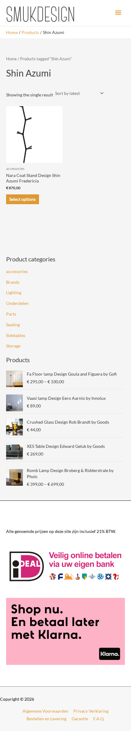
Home (11, 59)
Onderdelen (17, 303)
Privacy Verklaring (90, 711)
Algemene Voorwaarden (45, 711)
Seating (13, 324)
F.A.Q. (98, 718)
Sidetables (15, 335)
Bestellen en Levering (46, 718)
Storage (13, 345)
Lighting (13, 292)
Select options (22, 199)
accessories (17, 271)
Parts (11, 314)
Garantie (80, 718)
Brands (12, 282)
